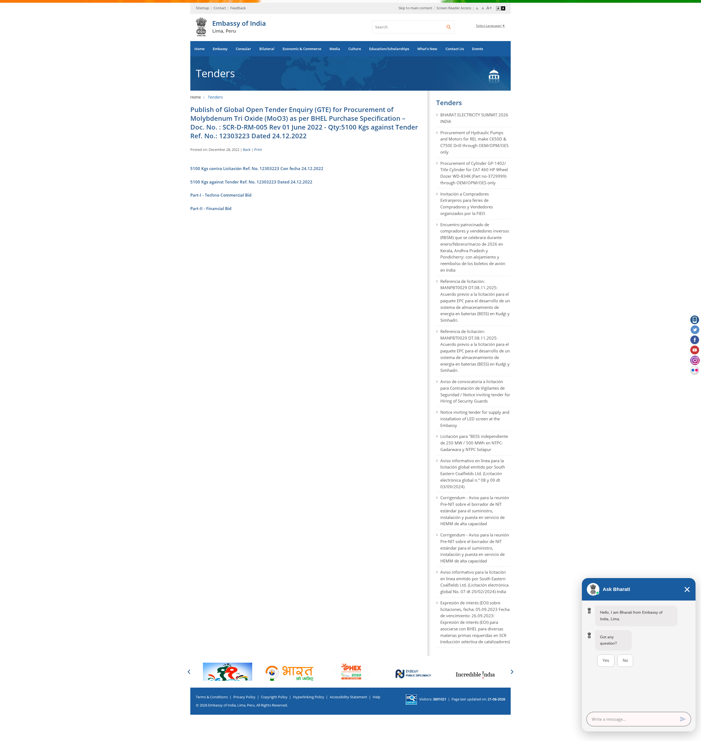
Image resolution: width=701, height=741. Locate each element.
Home (199, 48)
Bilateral (266, 48)
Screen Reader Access (453, 7)
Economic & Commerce (302, 48)
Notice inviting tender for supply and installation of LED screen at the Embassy (474, 418)
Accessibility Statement (348, 696)
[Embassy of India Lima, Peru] (201, 33)
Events (477, 48)
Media (334, 48)
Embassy (220, 48)
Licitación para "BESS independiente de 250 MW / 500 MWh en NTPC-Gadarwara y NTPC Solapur (474, 442)
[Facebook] (695, 340)
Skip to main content (415, 7)
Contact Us (455, 48)
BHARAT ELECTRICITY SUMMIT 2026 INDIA (474, 118)
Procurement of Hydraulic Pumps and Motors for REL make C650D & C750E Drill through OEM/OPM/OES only (474, 142)
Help (376, 696)
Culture (354, 48)
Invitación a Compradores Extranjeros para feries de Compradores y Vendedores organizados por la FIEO (466, 203)
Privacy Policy (244, 696)
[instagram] (695, 360)
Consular (243, 48)
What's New (427, 48)
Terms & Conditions (212, 696)
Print (258, 149)
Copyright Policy (274, 696)
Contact (219, 7)
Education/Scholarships (389, 48)
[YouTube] (695, 350)
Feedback (238, 7)
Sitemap (202, 7)
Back (247, 149)
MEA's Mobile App (695, 319)
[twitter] (695, 330)
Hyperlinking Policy (308, 696)
